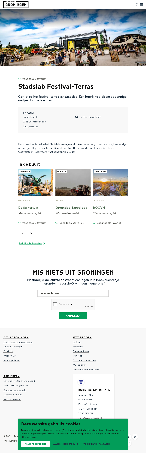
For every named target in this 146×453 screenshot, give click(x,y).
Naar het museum (12, 399)
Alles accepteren (35, 444)
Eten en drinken (81, 351)
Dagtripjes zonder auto (14, 390)
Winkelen (78, 355)
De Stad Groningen (13, 346)
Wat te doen (82, 337)
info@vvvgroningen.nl (91, 418)
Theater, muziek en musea (86, 369)
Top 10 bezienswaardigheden (18, 342)
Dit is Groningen (16, 337)
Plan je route (30, 126)
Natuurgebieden (11, 360)
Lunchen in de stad (12, 394)
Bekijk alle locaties (30, 243)
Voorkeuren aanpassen (97, 444)
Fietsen (77, 342)
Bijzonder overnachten (84, 360)
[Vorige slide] (22, 233)
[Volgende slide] (31, 233)
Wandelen (78, 346)
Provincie (8, 351)
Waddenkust (9, 355)
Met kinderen (79, 365)
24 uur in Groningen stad (15, 385)
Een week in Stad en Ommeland (19, 381)
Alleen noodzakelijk (65, 444)
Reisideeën (11, 376)
